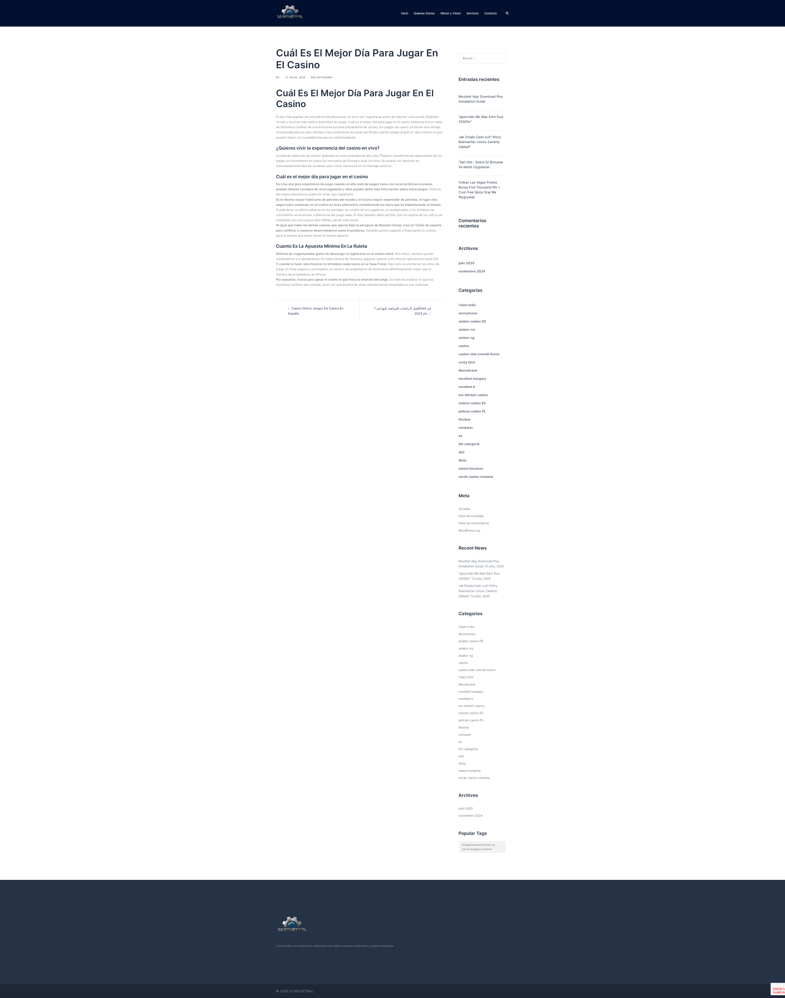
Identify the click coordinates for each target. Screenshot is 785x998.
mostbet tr (467, 387)
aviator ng (466, 338)
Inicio (404, 13)
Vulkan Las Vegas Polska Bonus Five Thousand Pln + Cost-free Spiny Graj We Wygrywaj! (479, 189)
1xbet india (467, 305)
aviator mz (467, 329)
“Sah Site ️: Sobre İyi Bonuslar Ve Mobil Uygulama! (481, 164)
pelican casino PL (472, 411)
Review (464, 419)
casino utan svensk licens (479, 354)
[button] (507, 13)
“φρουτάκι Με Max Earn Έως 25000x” (481, 119)
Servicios (473, 13)
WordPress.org (469, 530)
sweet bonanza (471, 468)
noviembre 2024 (472, 271)
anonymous (468, 313)
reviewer (466, 428)
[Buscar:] (482, 58)
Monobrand (468, 370)
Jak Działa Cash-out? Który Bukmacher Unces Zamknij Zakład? (480, 142)
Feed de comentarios (474, 523)
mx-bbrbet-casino (473, 395)
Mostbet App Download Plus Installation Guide (481, 98)
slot (461, 452)
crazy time (467, 362)
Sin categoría (469, 444)
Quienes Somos (424, 13)
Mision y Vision (451, 13)
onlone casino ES (472, 403)
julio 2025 (466, 263)
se (460, 436)
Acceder (465, 509)
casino (464, 346)
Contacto (490, 13)
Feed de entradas (471, 516)
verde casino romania (476, 477)
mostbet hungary (472, 378)
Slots (463, 460)
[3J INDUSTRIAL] (290, 13)
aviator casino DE (472, 321)
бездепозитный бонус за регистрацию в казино (478, 847)
